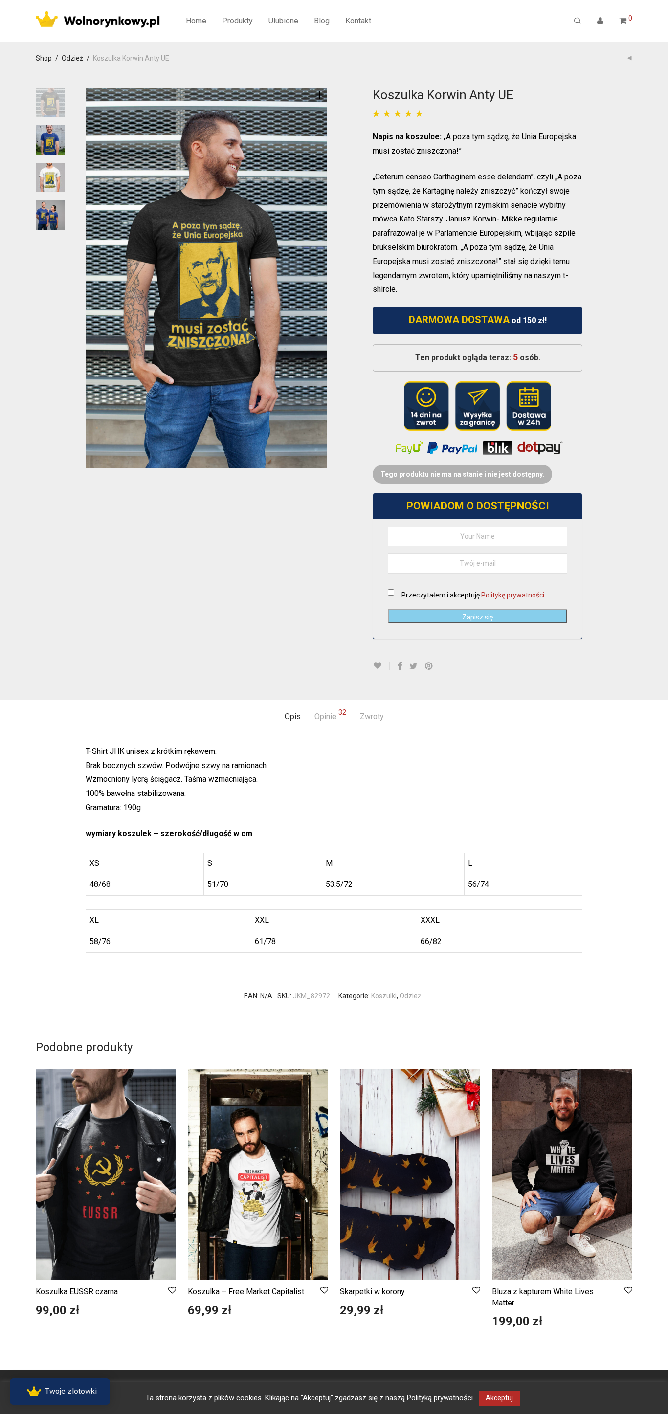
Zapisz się (477, 617)
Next (321, 277)
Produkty (237, 20)
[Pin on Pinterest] (429, 666)
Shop (44, 58)
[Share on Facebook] (399, 666)
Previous (91, 277)
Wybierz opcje (52, 1315)
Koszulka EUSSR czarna (77, 1291)
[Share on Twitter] (413, 666)
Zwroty (372, 716)
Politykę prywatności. (513, 595)
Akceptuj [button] (499, 1398)
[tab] (293, 717)
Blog (322, 20)
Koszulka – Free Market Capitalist (246, 1291)
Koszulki (384, 996)
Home (196, 20)
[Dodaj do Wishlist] (381, 666)
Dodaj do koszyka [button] (362, 1315)
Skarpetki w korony (372, 1291)
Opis (293, 716)
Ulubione (283, 20)
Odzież (72, 58)
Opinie (330, 715)
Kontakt (358, 20)
